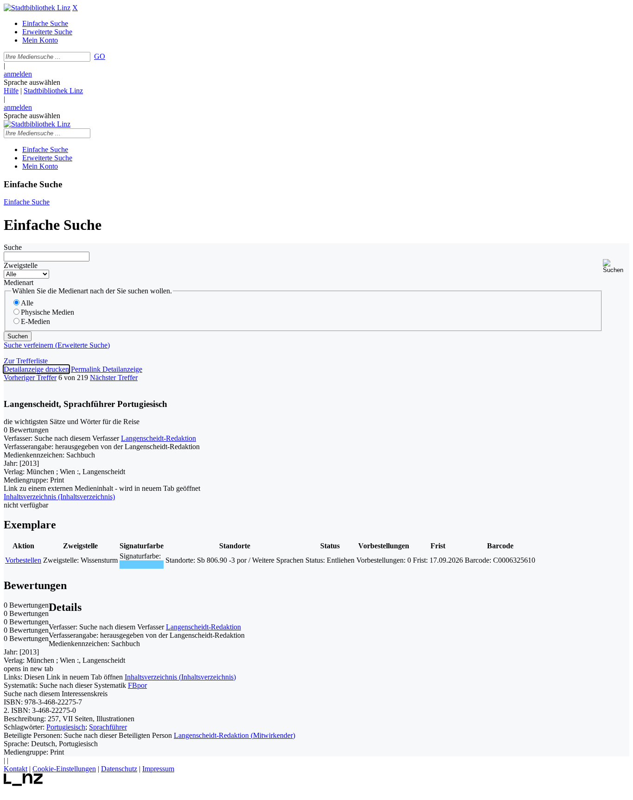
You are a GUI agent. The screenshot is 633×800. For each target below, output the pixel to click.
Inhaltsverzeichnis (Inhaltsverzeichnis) (180, 677)
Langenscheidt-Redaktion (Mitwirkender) (234, 735)
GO (99, 56)
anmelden (18, 74)
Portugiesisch (65, 727)
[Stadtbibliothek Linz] (37, 8)
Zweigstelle (21, 265)
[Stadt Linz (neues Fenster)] (23, 783)
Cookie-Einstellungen (64, 769)
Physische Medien (47, 312)
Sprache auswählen (32, 82)
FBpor (137, 685)
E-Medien (35, 321)
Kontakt (15, 769)
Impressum (158, 769)
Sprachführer (108, 727)
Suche (13, 247)
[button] (616, 266)
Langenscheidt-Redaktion (158, 438)
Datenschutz (119, 769)
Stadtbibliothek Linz (53, 91)
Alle (27, 303)
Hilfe (11, 91)
